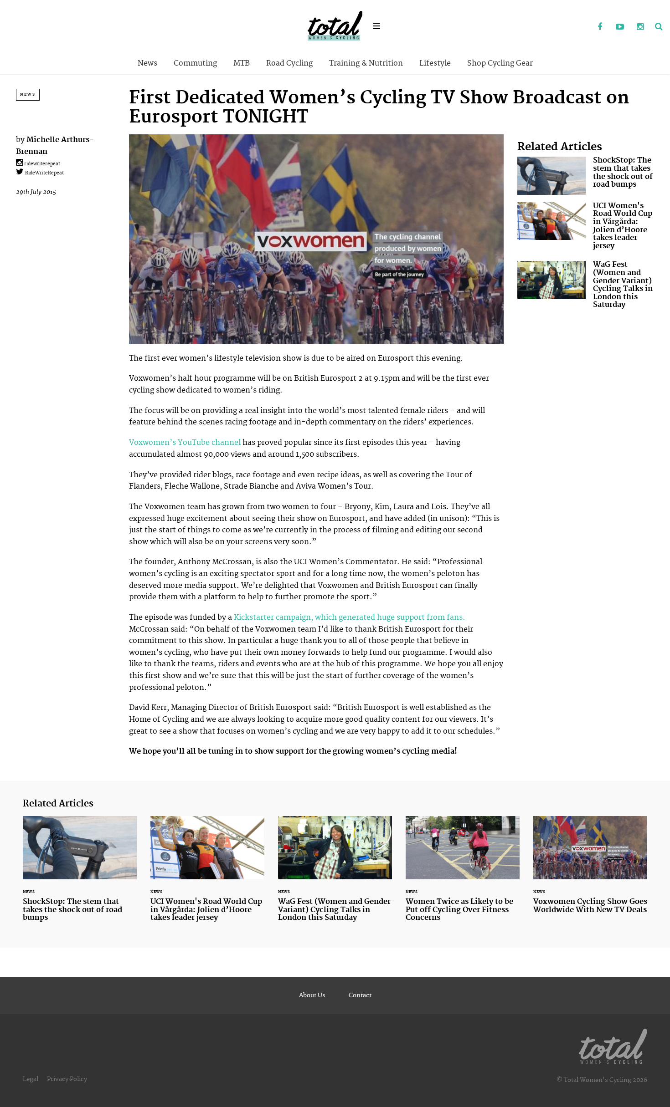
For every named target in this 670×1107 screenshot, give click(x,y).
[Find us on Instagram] (640, 27)
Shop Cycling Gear (500, 63)
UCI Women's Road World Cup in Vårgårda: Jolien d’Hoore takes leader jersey (585, 228)
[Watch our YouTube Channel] (619, 27)
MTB (241, 63)
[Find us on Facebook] (599, 27)
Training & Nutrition (366, 63)
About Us (312, 995)
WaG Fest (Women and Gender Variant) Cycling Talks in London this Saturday (585, 287)
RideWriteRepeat (44, 173)
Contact (360, 995)
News (147, 63)
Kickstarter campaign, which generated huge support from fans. (349, 617)
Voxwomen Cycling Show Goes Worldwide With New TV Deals (590, 870)
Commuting (195, 63)
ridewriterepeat (41, 164)
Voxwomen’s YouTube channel (185, 442)
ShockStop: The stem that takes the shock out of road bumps (585, 175)
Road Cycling (289, 63)
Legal (30, 1079)
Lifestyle (435, 63)
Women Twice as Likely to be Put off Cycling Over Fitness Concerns (463, 874)
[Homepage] (613, 1044)
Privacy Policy (67, 1079)
